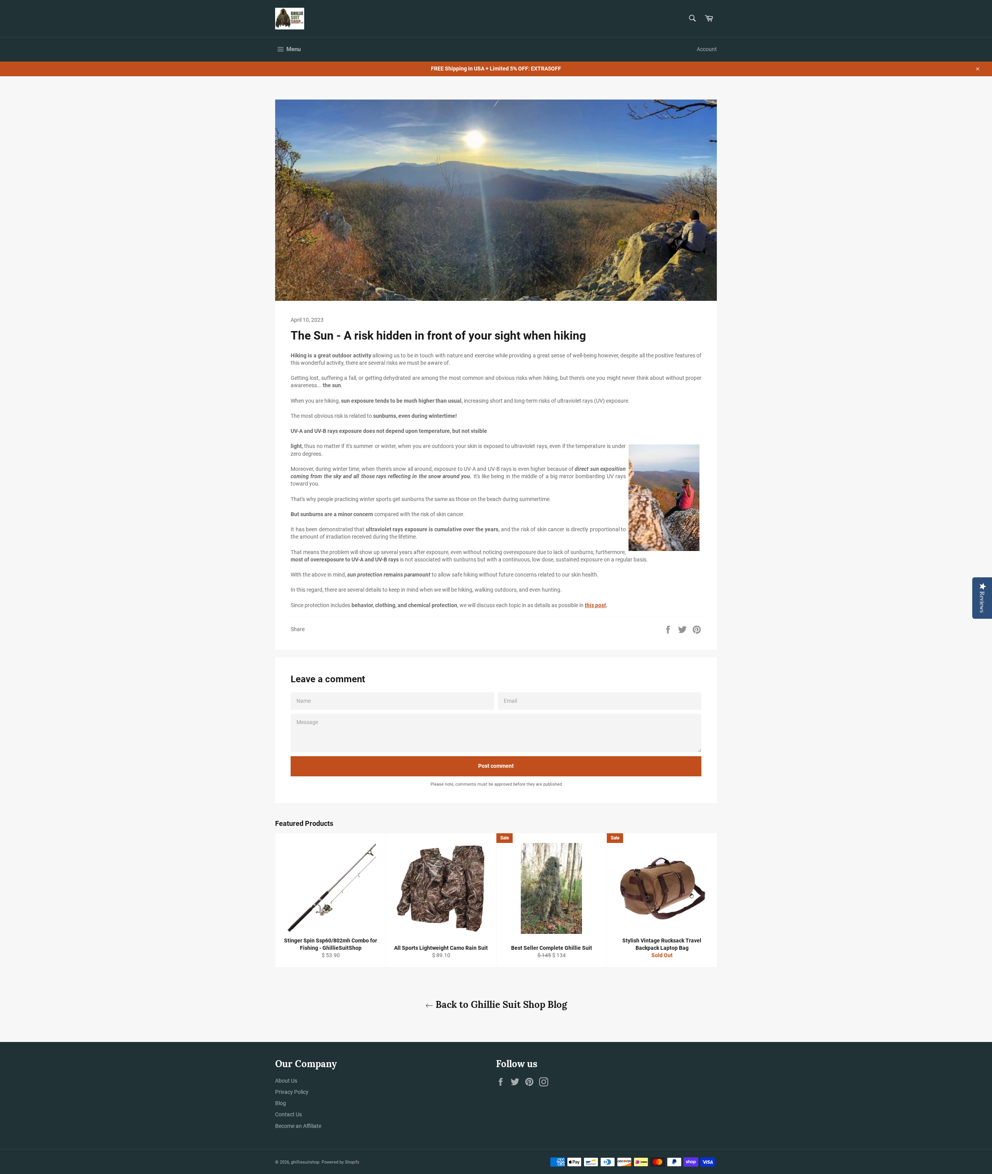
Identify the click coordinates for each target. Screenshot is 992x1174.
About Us (286, 1081)
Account (707, 49)
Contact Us (288, 1114)
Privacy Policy (291, 1092)
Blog (280, 1103)
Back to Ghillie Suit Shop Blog (500, 1005)
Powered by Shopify (340, 1162)
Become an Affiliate (298, 1126)
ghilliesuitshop (305, 1162)
